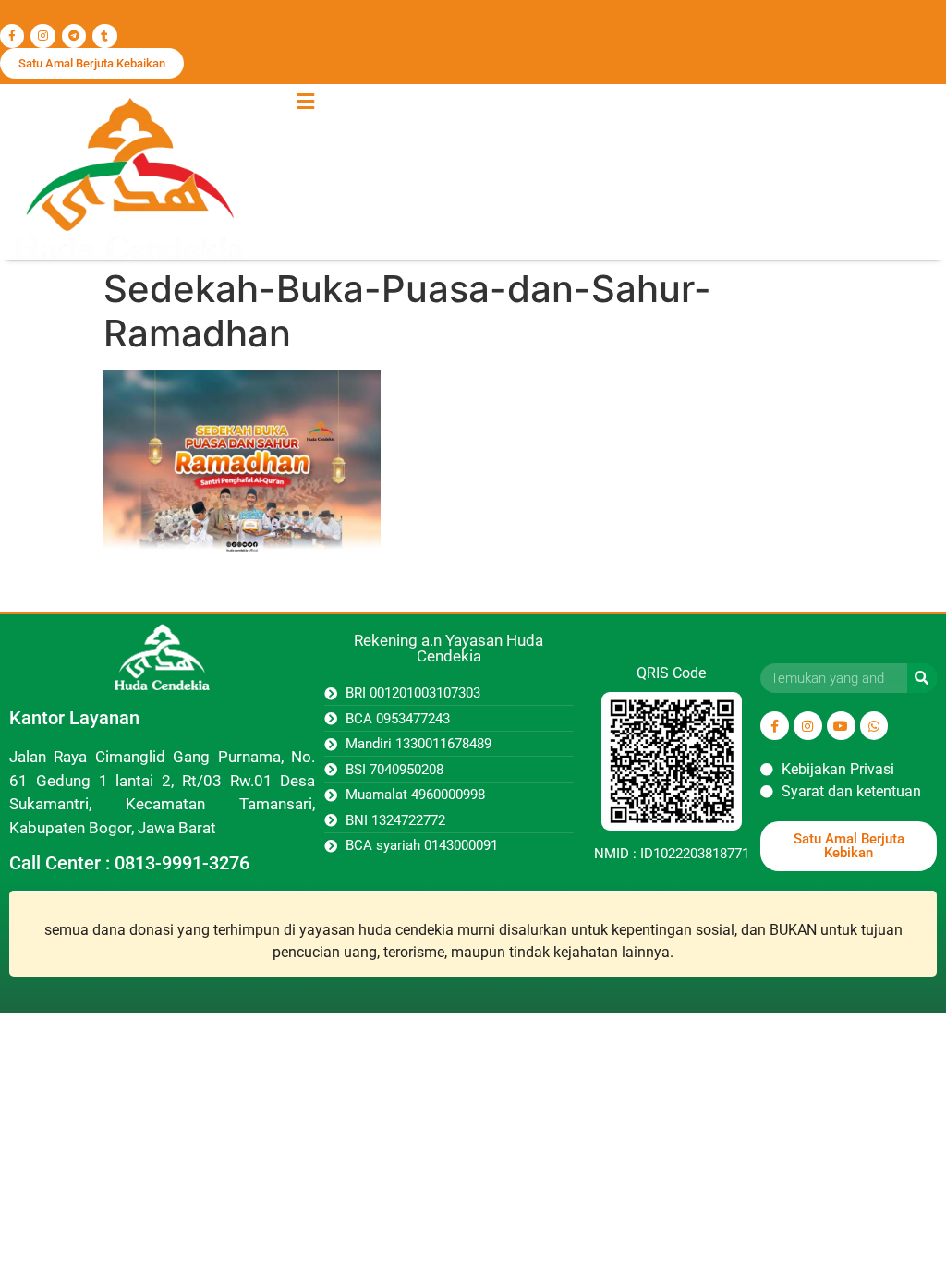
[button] (305, 101)
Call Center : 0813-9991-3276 (129, 863)
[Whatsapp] (874, 725)
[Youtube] (841, 725)
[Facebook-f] (12, 36)
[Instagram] (42, 36)
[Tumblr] (104, 36)
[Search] (922, 678)
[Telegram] (74, 36)
